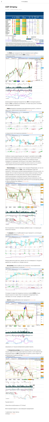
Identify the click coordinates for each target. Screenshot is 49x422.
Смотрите (32, 54)
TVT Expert (12, 413)
